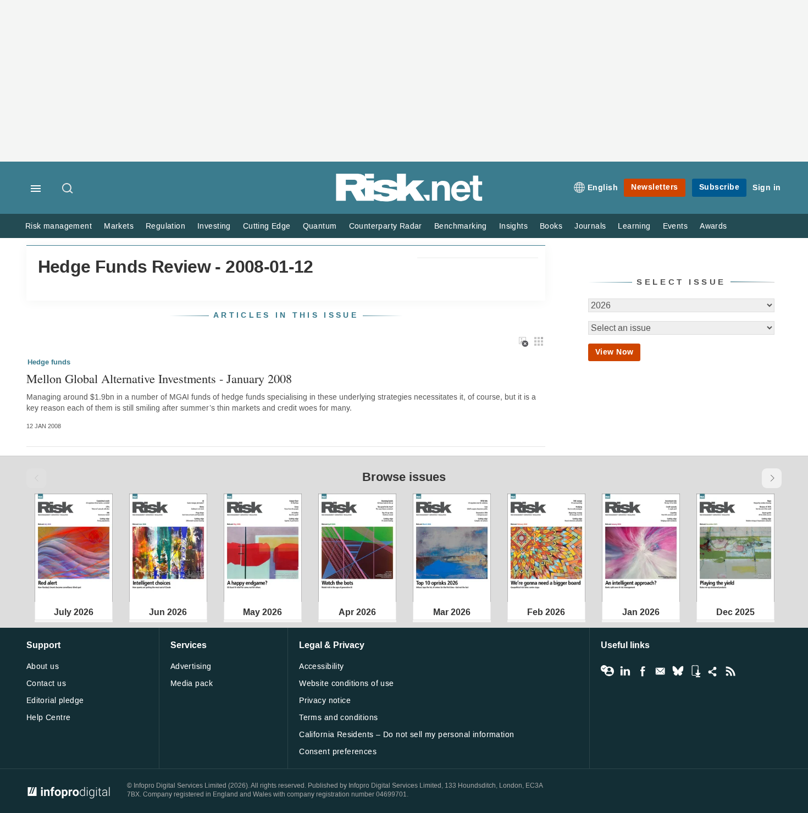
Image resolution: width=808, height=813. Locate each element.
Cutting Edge (267, 226)
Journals (590, 226)
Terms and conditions (338, 717)
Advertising (191, 666)
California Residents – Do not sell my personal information (406, 734)
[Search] (68, 189)
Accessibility (321, 666)
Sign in (766, 187)
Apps (695, 671)
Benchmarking (460, 226)
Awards (713, 226)
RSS (730, 671)
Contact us (46, 683)
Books (551, 226)
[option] (73, 547)
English (603, 187)
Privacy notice (325, 700)
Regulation (165, 226)
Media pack (191, 683)
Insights (513, 226)
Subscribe (719, 187)
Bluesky (677, 671)
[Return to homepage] (409, 199)
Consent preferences (338, 751)
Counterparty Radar (385, 226)
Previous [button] (36, 478)
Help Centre (48, 717)
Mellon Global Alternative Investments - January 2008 (159, 378)
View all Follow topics (607, 671)
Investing (214, 226)
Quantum (320, 226)
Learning (634, 226)
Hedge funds (48, 362)
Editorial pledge (55, 700)
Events (675, 226)
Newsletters (654, 187)
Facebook (642, 671)
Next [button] (772, 478)
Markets (119, 226)
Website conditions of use (346, 683)
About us (42, 666)
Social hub (713, 671)
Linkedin (625, 671)
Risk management (58, 226)
